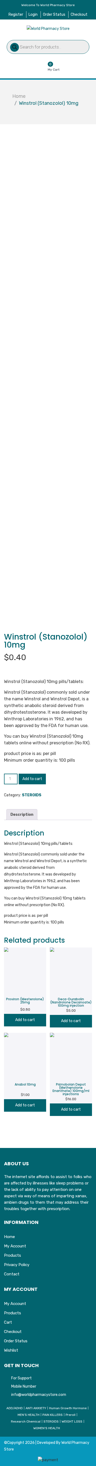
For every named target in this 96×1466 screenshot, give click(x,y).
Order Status (54, 14)
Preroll (70, 1415)
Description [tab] (21, 814)
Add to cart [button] (25, 1020)
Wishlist (11, 1350)
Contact (11, 1274)
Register (16, 14)
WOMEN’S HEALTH (46, 1428)
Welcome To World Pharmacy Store (48, 5)
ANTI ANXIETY (36, 1408)
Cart (8, 1322)
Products (12, 1255)
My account (15, 1246)
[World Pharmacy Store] (48, 28)
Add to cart (32, 779)
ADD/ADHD (14, 1408)
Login (33, 14)
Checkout (79, 14)
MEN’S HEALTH (28, 1415)
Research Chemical (26, 1421)
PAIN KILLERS (52, 1415)
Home (19, 96)
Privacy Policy (16, 1264)
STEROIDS (31, 795)
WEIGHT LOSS (72, 1421)
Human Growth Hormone (68, 1408)
